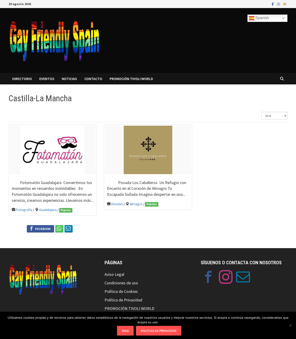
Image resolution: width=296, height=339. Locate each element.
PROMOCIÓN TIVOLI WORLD (131, 78)
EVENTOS (46, 78)
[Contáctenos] (243, 278)
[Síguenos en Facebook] (208, 278)
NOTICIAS (69, 78)
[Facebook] (273, 3)
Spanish (261, 18)
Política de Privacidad (123, 300)
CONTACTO (93, 78)
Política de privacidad (158, 331)
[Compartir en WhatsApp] (59, 228)
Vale (125, 331)
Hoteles (117, 204)
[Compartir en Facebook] (40, 228)
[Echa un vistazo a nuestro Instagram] (226, 278)
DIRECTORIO (22, 78)
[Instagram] (279, 3)
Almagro (136, 204)
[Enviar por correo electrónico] (69, 228)
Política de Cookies (121, 291)
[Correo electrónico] (284, 3)
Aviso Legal (114, 274)
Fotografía (24, 210)
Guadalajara (48, 210)
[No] (290, 325)
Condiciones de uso (121, 282)
